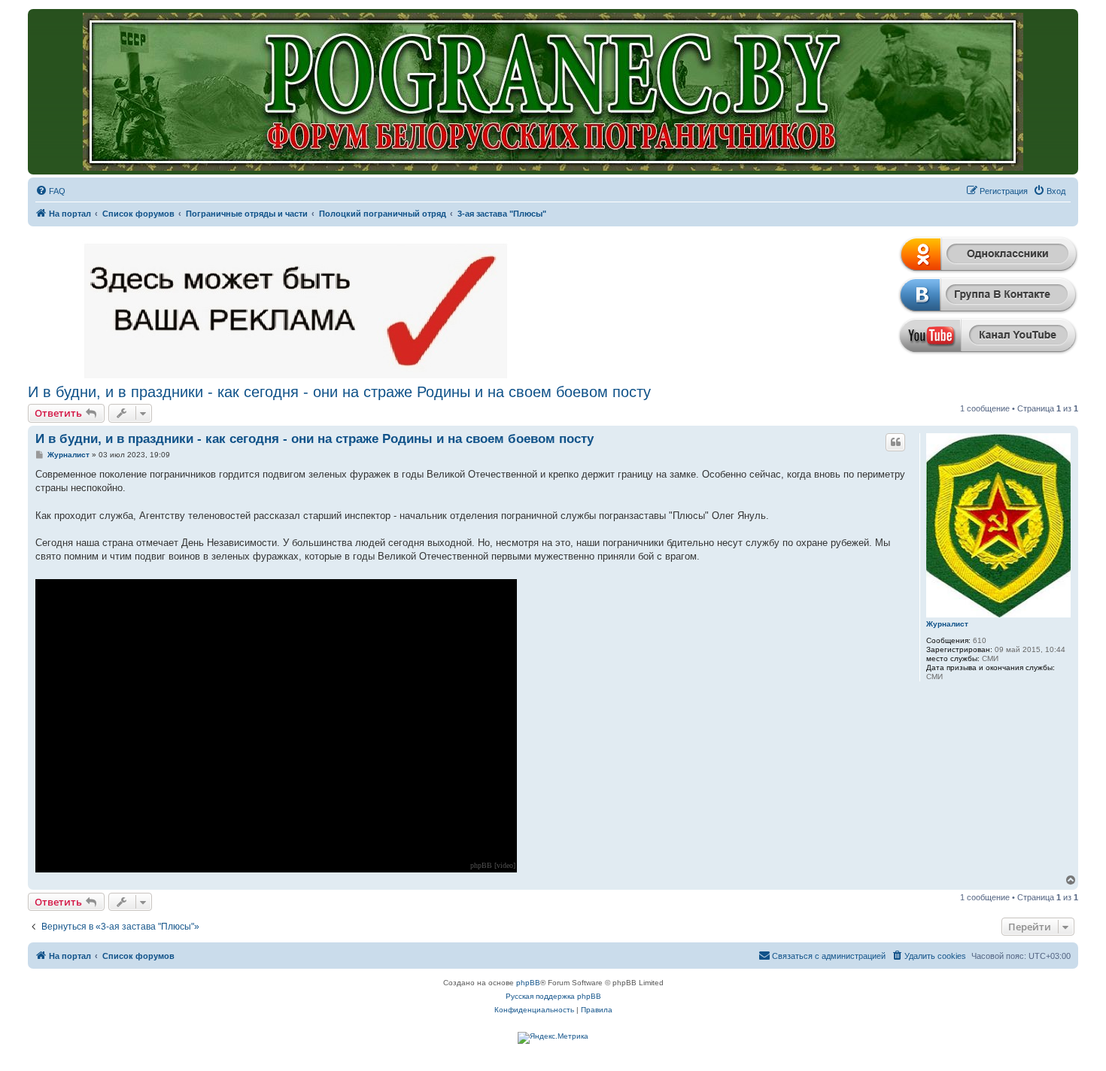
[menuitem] (50, 191)
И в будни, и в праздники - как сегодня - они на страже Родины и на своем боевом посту (339, 392)
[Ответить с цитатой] (895, 442)
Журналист (947, 624)
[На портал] (553, 92)
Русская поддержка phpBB (553, 996)
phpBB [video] (492, 865)
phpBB (528, 982)
